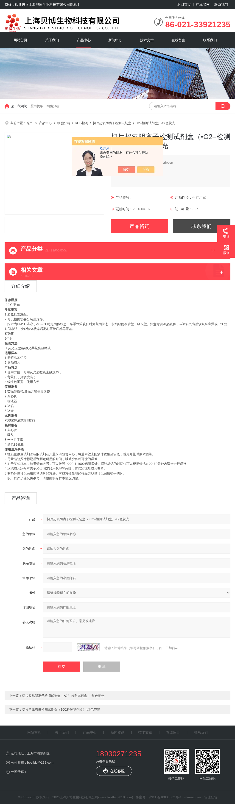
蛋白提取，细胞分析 (45, 106)
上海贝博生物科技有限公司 (49, 4)
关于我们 (52, 40)
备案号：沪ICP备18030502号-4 (158, 797)
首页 (30, 123)
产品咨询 (139, 226)
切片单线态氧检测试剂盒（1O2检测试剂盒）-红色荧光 (61, 709)
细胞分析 (63, 123)
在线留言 (203, 4)
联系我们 (221, 4)
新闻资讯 (117, 732)
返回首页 (184, 4)
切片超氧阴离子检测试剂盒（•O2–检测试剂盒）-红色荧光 (63, 696)
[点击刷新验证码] (88, 647)
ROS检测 (81, 123)
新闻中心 (115, 40)
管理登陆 (210, 797)
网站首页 (20, 40)
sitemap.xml (192, 797)
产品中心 (84, 40)
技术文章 (147, 40)
